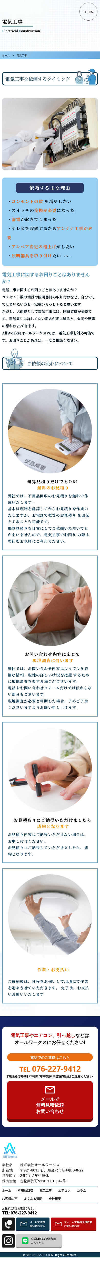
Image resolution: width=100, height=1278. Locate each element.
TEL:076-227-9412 (19, 1211)
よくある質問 (33, 1198)
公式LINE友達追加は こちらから (43, 1240)
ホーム (6, 55)
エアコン (64, 1190)
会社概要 (55, 1198)
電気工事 (45, 1190)
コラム (81, 1190)
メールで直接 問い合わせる (37, 1224)
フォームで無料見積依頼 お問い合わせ (78, 1224)
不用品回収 (25, 1190)
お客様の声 (9, 1198)
